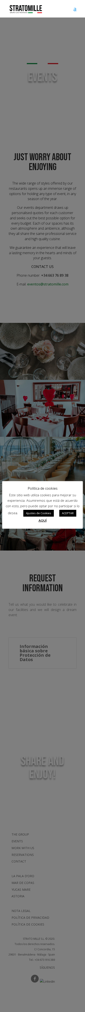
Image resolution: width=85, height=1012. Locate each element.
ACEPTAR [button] (68, 513)
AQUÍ (43, 520)
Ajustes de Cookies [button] (38, 513)
